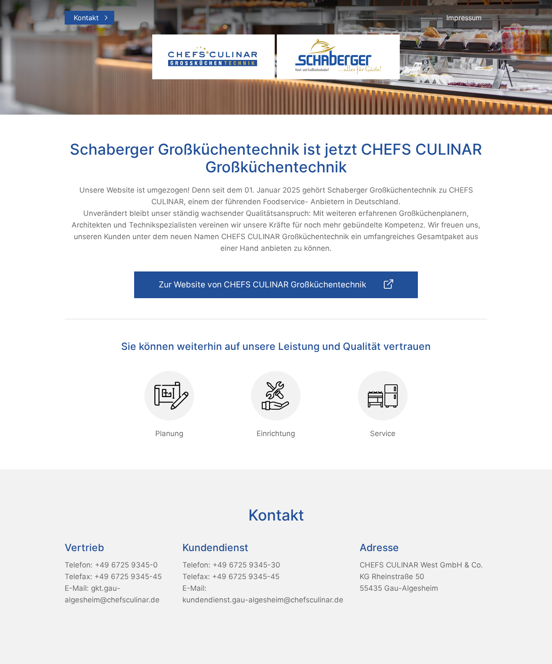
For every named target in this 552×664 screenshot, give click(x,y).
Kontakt (86, 17)
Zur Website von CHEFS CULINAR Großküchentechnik (263, 285)
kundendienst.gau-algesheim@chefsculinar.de (262, 599)
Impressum (464, 17)
